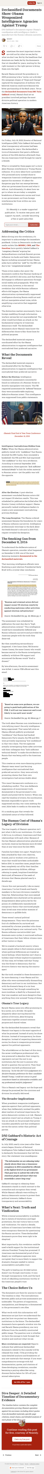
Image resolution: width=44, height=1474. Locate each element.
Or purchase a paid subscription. (22, 1445)
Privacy (22, 1464)
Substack (13, 1471)
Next (37, 1455)
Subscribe (31, 3)
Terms (27, 1464)
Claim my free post (22, 1439)
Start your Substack (18, 1468)
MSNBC (22, 245)
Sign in (39, 3)
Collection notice (34, 1464)
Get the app (30, 1468)
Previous (8, 1455)
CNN (28, 245)
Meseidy (9, 39)
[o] (22, 413)
